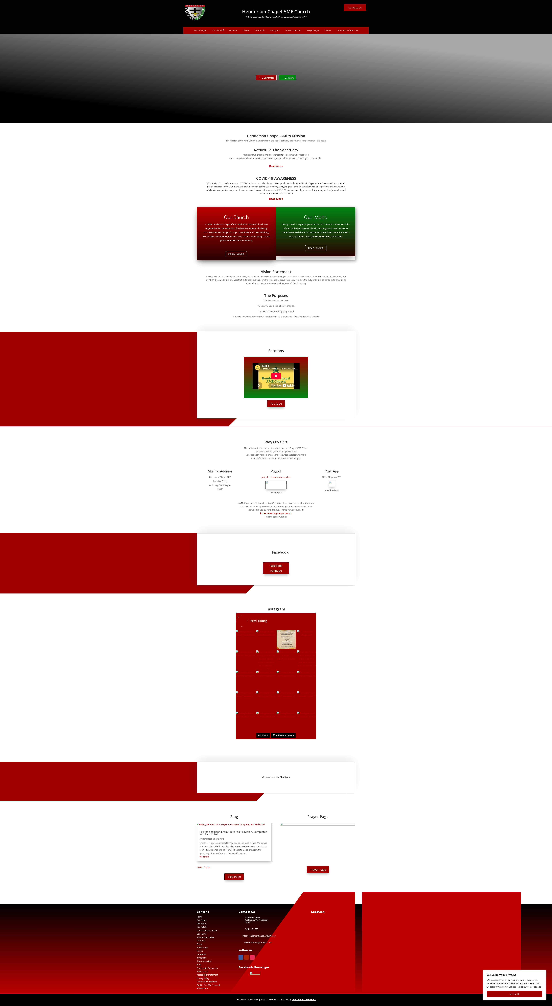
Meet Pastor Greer (205, 937)
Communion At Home (207, 930)
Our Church (217, 30)
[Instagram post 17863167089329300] (245, 659)
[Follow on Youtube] (246, 957)
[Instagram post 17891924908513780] (306, 680)
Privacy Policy (203, 978)
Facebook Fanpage (276, 568)
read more (204, 856)
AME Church (202, 971)
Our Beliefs (202, 927)
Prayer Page (313, 30)
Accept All (514, 994)
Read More (276, 166)
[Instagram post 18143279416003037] (245, 700)
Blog (199, 964)
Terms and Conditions (207, 981)
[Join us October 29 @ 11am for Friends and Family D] (286, 639)
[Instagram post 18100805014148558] (306, 721)
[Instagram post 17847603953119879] (245, 721)
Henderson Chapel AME (213, 838)
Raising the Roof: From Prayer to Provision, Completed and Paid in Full (233, 833)
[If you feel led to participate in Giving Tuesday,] (265, 659)
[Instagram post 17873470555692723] (306, 700)
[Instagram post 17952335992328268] (265, 700)
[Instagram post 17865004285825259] (286, 721)
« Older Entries (203, 867)
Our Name (201, 933)
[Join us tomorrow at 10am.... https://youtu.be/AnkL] (286, 659)
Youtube (276, 403)
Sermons (233, 30)
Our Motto (202, 923)
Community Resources (347, 30)
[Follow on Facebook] (240, 957)
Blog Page (234, 877)
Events (328, 30)
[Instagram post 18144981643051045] (265, 721)
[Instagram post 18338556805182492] (265, 639)
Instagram (275, 30)
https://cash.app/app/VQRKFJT (276, 513)
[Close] (543, 972)
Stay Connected (293, 30)
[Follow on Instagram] (252, 957)
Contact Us (355, 7)
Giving (246, 30)
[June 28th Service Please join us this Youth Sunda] (306, 659)
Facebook (259, 30)
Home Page (200, 30)
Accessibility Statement (207, 974)
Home (200, 916)
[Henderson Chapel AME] (306, 639)
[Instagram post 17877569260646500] (286, 680)
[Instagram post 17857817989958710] (245, 680)
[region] (514, 985)
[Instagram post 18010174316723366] (245, 639)
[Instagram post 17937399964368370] (265, 680)
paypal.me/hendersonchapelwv (276, 477)
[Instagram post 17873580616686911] (286, 700)
